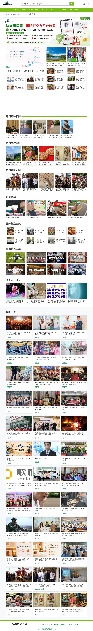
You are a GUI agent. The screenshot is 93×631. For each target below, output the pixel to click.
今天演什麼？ (13, 280)
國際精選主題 (13, 248)
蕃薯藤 (6, 4)
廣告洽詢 (77, 624)
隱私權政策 (64, 624)
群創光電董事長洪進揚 (41, 458)
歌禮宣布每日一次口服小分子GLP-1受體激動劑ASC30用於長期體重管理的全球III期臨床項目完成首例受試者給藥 (19, 485)
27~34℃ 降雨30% (30, 14)
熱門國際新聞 (13, 170)
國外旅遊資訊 (13, 223)
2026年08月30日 (11, 14)
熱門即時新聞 (13, 116)
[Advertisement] (46, 103)
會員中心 (49, 624)
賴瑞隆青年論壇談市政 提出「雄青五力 (19, 408)
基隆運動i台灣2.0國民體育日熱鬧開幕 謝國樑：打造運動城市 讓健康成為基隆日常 (19, 510)
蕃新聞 (16, 10)
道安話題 (11, 196)
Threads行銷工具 (61, 10)
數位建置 (71, 624)
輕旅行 (24, 10)
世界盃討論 (74, 10)
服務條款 (56, 624)
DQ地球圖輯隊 (34, 10)
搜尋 (50, 10)
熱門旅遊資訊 (13, 143)
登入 (84, 4)
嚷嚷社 (44, 10)
